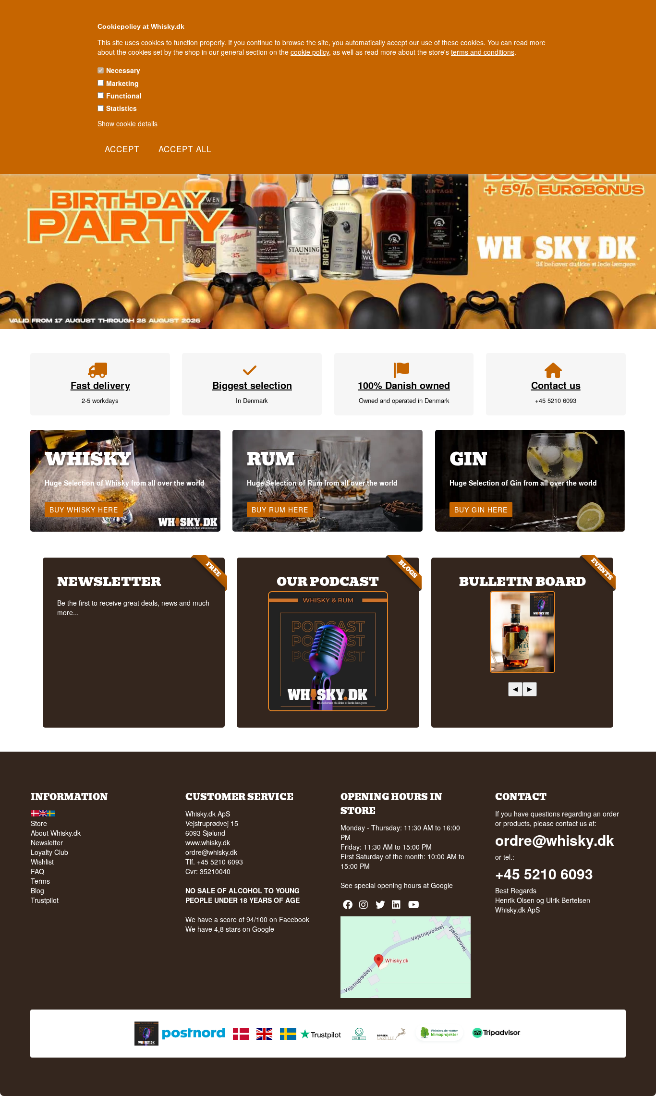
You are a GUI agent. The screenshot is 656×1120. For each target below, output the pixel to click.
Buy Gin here (481, 509)
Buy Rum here (280, 509)
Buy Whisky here (83, 509)
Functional (124, 95)
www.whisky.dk (207, 842)
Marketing (122, 83)
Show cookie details (127, 123)
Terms (40, 881)
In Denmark (252, 400)
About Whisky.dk (56, 833)
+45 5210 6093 (555, 400)
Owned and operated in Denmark (404, 400)
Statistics (121, 108)
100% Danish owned (404, 385)
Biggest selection (252, 385)
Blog (37, 890)
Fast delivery (100, 385)
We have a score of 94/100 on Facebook (247, 919)
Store (39, 823)
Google (442, 885)
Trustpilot (45, 900)
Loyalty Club (49, 852)
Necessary (123, 70)
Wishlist (42, 861)
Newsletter (47, 842)
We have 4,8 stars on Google (229, 929)
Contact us (556, 385)
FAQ (37, 871)
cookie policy (310, 52)
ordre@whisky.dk (211, 852)
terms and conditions (482, 52)
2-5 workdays (100, 400)
